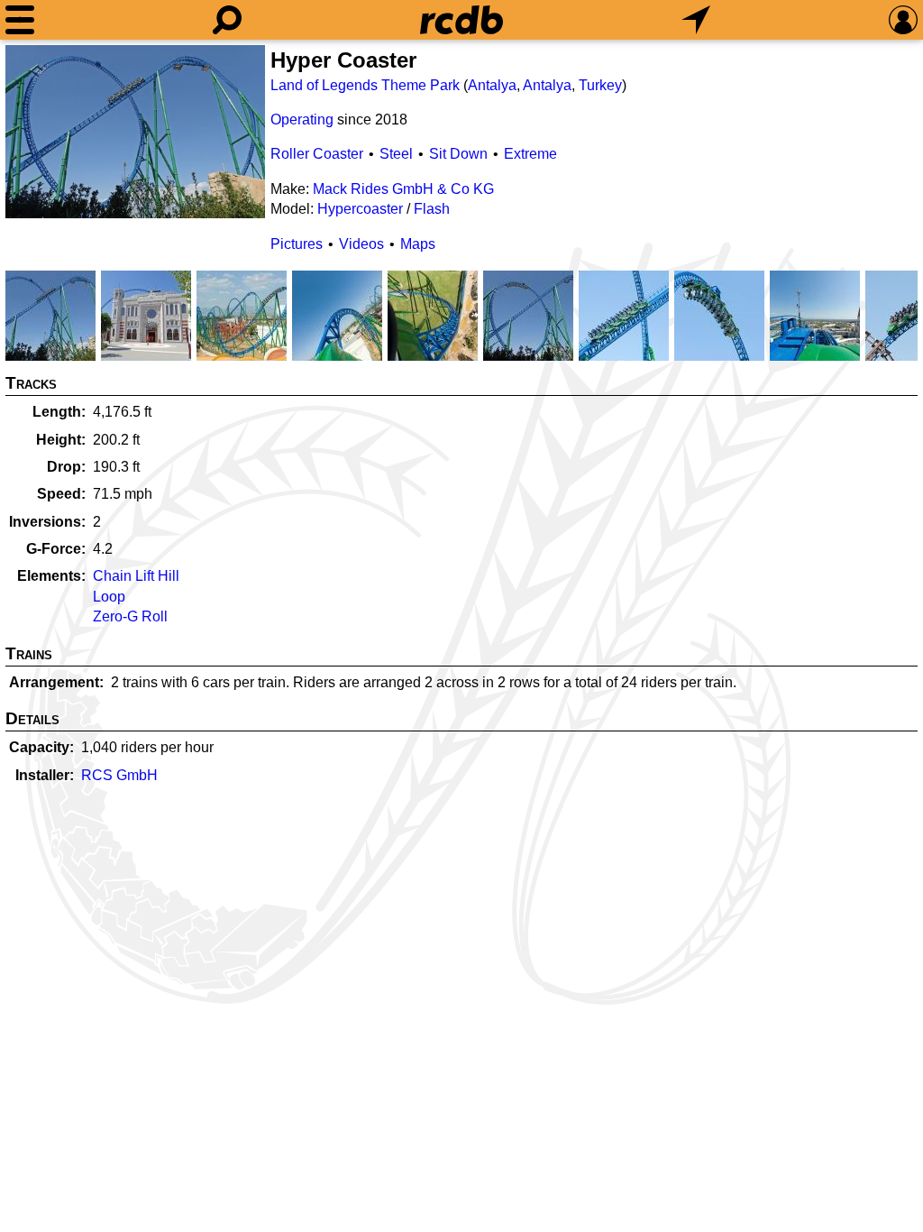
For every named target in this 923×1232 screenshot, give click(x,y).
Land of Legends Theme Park (365, 85)
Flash (432, 208)
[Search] (227, 19)
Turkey (600, 85)
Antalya (492, 85)
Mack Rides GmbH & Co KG (403, 189)
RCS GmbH (119, 775)
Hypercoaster (360, 208)
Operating (302, 119)
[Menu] (19, 19)
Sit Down (458, 153)
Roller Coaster (316, 153)
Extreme (530, 153)
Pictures (296, 244)
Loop (109, 596)
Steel (396, 153)
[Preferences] (903, 19)
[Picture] (135, 131)
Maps (417, 244)
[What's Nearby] (695, 19)
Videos (361, 244)
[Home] (461, 19)
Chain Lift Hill (136, 576)
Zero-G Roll (130, 616)
